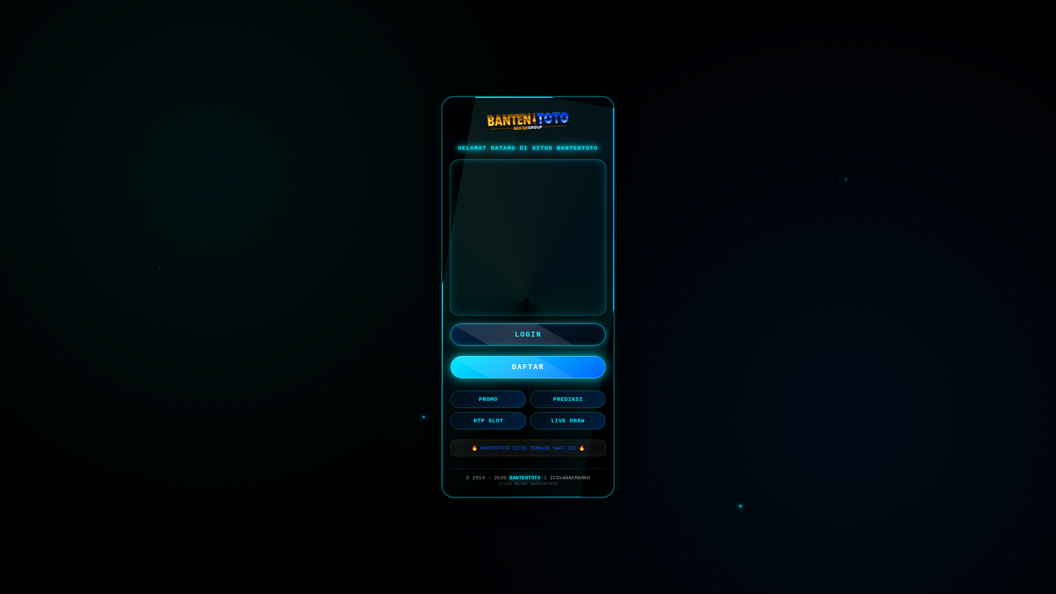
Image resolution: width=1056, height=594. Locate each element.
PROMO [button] (488, 399)
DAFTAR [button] (528, 367)
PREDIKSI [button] (568, 399)
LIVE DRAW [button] (568, 420)
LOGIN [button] (528, 334)
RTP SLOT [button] (488, 420)
